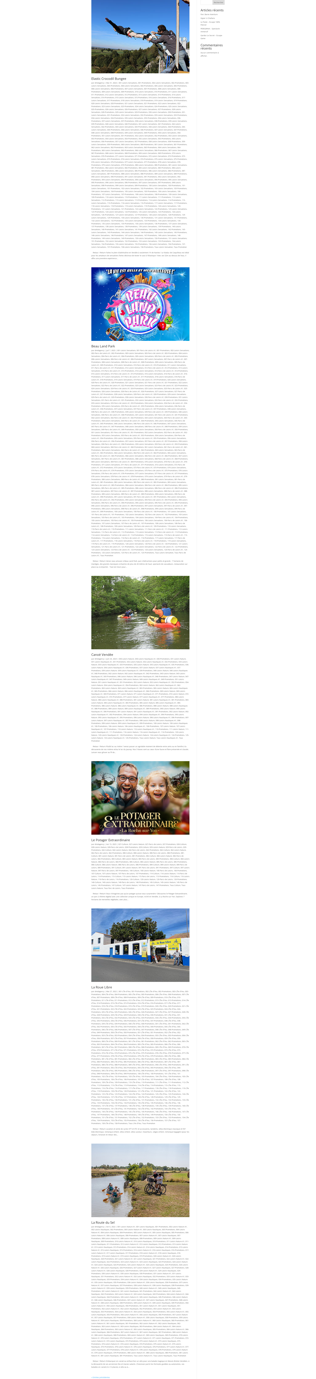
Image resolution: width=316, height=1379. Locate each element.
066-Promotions (160, 150)
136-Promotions (160, 223)
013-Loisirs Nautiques (103, 1247)
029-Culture (144, 847)
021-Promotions (150, 103)
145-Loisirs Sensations (163, 232)
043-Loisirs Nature (167, 673)
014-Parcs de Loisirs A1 (164, 371)
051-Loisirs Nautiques (167, 1306)
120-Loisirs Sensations (167, 206)
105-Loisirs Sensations (134, 191)
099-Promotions (141, 185)
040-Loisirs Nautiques (167, 1288)
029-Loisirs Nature (157, 847)
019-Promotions (180, 100)
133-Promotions (150, 221)
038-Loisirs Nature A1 (142, 1285)
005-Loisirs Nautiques (161, 1232)
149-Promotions (127, 238)
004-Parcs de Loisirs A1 (110, 356)
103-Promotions (180, 188)
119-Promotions (150, 206)
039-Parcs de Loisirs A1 (154, 412)
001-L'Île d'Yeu (125, 991)
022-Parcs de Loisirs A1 (110, 385)
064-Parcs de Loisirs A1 (143, 453)
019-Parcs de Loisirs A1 (143, 380)
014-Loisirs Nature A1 (136, 1247)
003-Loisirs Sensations (134, 353)
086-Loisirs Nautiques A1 (128, 706)
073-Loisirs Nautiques (167, 1341)
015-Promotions (141, 97)
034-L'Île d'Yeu (161, 1018)
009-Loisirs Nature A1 (162, 1238)
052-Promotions (160, 136)
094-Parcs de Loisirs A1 (110, 503)
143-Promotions (113, 232)
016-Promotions (174, 97)
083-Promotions (164, 168)
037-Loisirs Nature (147, 667)
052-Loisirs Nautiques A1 (160, 682)
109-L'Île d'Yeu (108, 1082)
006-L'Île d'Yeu (161, 994)
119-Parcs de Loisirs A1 (100, 544)
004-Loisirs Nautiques (110, 1232)
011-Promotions (97, 94)
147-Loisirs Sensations (134, 235)
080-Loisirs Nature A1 (136, 1353)
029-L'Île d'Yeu (117, 1015)
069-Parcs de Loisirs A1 (120, 462)
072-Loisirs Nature (176, 694)
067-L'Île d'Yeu (108, 1047)
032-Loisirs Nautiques (143, 1276)
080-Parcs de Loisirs (158, 853)
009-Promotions (127, 92)
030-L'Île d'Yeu (143, 1015)
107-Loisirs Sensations (111, 194)
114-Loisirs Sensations (158, 200)
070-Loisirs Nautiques (110, 1338)
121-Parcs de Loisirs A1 (110, 547)
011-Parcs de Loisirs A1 (100, 368)
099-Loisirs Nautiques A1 (128, 723)
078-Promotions (137, 476)
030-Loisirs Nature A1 (110, 1273)
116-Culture (175, 876)
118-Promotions (117, 206)
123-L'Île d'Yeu (108, 1094)
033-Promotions (180, 115)
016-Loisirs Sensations (158, 97)
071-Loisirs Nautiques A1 (144, 694)
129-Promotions (113, 218)
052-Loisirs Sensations (144, 136)
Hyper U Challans (208, 18)
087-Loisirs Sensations (100, 491)
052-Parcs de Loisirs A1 (173, 432)
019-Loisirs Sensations (163, 100)
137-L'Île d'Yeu (108, 1106)
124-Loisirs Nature (141, 735)
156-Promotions (174, 244)
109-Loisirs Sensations (177, 194)
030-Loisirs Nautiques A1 (145, 659)
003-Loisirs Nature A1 (133, 1229)
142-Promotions (174, 229)
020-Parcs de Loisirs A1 (100, 382)
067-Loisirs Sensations (177, 150)
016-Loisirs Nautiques (161, 1250)
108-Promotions (160, 194)
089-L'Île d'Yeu (134, 1065)
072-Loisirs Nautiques (116, 1341)
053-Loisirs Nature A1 (162, 1309)
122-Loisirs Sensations (144, 209)
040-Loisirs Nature (161, 670)
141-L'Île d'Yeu (117, 1109)
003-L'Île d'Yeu (178, 991)
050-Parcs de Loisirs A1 (164, 429)
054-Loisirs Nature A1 (124, 1312)
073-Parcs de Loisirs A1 (143, 467)
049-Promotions (150, 133)
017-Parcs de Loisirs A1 (130, 377)
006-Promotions (117, 89)
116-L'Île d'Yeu (108, 1088)
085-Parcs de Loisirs (164, 862)
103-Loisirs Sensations (163, 188)
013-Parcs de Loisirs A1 (110, 371)
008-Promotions (147, 362)
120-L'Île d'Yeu (117, 1091)
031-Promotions (113, 115)
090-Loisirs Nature (167, 708)
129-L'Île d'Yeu (170, 1097)
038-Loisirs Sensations (144, 121)
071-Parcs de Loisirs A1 (130, 465)
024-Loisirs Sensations (144, 106)
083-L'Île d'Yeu (161, 1059)
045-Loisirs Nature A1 (129, 1297)
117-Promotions (180, 203)
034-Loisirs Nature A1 (129, 1279)
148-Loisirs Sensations (167, 235)
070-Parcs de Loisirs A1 (173, 462)
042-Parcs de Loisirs (137, 850)
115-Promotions (113, 203)
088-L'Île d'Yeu (108, 1065)
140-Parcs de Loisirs (126, 882)
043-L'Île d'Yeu (117, 1026)
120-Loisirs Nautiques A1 (108, 735)
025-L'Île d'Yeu (108, 1012)
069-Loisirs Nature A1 (136, 1335)
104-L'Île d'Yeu (161, 1076)
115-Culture (116, 876)
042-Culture (106, 850)
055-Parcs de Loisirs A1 (143, 438)
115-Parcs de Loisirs (146, 876)
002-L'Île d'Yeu (151, 991)
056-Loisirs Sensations (177, 438)
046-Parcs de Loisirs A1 (143, 423)
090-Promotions (117, 177)
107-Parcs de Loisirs (126, 873)
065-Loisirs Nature (161, 688)
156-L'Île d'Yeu (143, 1120)
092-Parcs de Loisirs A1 (100, 500)
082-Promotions (131, 168)
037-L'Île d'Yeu (143, 1021)
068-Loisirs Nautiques (103, 1335)
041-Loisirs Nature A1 (110, 1291)
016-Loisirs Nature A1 (142, 1250)
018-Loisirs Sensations (130, 100)
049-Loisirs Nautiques (161, 1303)
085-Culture (134, 862)
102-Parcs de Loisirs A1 (154, 514)
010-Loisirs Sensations (144, 92)
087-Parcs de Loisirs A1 (120, 491)
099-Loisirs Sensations (124, 185)
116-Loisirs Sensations (130, 203)
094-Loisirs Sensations (144, 179)
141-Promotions (141, 229)
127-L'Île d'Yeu (117, 1097)
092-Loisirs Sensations (167, 177)
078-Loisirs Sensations (167, 162)
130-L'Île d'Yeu (108, 1100)
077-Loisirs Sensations (134, 162)
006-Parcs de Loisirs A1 (120, 359)
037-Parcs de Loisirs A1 (143, 409)
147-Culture (116, 885)
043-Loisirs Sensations (124, 127)
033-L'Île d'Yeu (134, 1018)
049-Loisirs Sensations (134, 133)
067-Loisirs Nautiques (148, 1332)
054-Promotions (131, 138)
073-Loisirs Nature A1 (148, 1341)
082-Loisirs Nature (164, 856)
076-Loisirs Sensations (100, 162)
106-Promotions (152, 726)
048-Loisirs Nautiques (110, 1303)
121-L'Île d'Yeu (143, 1091)
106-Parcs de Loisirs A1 (173, 520)
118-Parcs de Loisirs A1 (143, 541)
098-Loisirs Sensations (111, 509)
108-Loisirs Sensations (144, 194)
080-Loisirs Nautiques (155, 1353)
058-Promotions (174, 141)
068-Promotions (131, 153)
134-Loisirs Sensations (167, 221)
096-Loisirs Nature (141, 717)
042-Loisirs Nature (116, 673)
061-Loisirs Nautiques (116, 1323)
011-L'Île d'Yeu (108, 1000)
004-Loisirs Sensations (130, 86)
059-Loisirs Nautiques (110, 1320)
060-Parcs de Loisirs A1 (120, 447)
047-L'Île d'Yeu (134, 1029)
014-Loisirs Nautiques (155, 1247)
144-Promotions (146, 232)
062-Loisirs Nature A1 (148, 1323)
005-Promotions (180, 86)
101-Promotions (113, 188)
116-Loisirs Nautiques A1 (149, 732)
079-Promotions (127, 165)
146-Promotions (117, 235)
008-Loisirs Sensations (167, 89)
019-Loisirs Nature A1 (110, 1256)
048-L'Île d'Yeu (161, 1029)
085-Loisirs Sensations (124, 171)
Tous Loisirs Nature (147, 738)
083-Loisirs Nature (130, 859)
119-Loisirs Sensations (134, 206)
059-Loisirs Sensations (144, 444)
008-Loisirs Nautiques (129, 1238)
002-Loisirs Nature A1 (178, 1227)
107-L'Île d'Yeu (143, 1079)
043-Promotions (141, 127)
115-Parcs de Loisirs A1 (173, 535)
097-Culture (175, 867)
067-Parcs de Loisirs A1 (110, 459)
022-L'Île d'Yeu (117, 1009)
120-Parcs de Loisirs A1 (154, 544)
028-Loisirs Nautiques (116, 1270)
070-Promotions (107, 156)
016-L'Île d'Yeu (143, 1003)
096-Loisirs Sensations (114, 182)
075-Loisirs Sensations (163, 159)
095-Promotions (97, 182)
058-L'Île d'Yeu (143, 1038)
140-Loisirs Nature (109, 882)
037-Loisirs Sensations (111, 121)
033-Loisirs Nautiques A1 (108, 664)
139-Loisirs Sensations (148, 226)
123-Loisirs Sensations (177, 209)
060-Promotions (146, 144)
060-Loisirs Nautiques (161, 1320)
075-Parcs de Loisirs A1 (154, 470)
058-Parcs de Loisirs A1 (110, 444)
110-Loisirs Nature (125, 729)
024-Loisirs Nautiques (103, 1265)
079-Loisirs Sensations (111, 165)
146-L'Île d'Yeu (161, 1111)
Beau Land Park (103, 346)
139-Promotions (164, 226)
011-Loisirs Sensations (177, 92)
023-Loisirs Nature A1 (129, 1262)
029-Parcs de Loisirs (174, 847)
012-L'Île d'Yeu (134, 1000)
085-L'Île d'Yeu (117, 1062)
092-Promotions (117, 500)
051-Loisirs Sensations (111, 136)
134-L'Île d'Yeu (117, 1103)
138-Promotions (131, 226)
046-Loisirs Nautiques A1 (144, 676)
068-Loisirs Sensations (114, 153)
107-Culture (96, 873)
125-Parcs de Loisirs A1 (130, 552)
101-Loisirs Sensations (177, 511)
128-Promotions (174, 215)
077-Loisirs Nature (130, 697)
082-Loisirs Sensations (114, 168)
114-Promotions (174, 200)
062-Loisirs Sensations (100, 147)
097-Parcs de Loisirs (106, 870)
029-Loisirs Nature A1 (148, 1270)
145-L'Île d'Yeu (134, 1111)
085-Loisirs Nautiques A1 (166, 703)
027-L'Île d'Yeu (161, 1012)
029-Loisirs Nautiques (167, 1270)
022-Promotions (127, 385)
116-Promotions (146, 203)
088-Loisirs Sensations (130, 174)
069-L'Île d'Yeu (161, 1047)
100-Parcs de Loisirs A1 (143, 511)
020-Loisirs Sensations (100, 103)
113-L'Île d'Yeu (117, 1085)
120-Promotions (171, 544)
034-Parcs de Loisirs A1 (173, 403)
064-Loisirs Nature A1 (162, 1326)
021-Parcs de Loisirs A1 (154, 382)
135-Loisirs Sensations (111, 223)
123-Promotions (97, 212)
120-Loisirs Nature (147, 879)
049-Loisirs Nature (130, 679)
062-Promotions (117, 147)
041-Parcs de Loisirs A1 (164, 415)
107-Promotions (127, 194)
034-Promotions (117, 118)
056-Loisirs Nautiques (148, 1314)
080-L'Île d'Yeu (170, 1056)
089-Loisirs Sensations (163, 174)
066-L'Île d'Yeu (170, 1044)
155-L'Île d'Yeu (117, 1120)
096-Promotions (131, 182)
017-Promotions (113, 100)
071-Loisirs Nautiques (161, 1338)
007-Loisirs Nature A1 (148, 1235)
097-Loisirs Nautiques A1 (114, 720)
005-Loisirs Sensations (163, 86)
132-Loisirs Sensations (100, 221)
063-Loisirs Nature (109, 688)
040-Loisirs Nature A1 (148, 1288)
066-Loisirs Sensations (144, 150)
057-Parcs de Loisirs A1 (154, 441)
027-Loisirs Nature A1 (142, 1268)
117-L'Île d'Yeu (134, 1088)
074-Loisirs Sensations (130, 159)
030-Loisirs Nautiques (129, 1273)
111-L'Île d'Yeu (161, 1082)
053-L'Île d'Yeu (108, 1035)
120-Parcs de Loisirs (164, 879)
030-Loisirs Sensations (158, 112)
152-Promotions (131, 241)
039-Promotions (97, 124)
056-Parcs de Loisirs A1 (100, 441)
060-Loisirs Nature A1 (142, 1320)
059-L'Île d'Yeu (170, 1038)
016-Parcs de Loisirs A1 (173, 374)
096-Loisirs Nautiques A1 (160, 717)
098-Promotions (107, 185)
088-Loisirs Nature (161, 706)
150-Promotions (160, 238)
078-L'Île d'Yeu (117, 1056)
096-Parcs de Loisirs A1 (120, 506)
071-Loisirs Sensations (124, 156)
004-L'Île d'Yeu (108, 994)
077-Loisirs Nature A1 (175, 1347)
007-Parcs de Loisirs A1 (173, 359)
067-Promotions (97, 153)
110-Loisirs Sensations (114, 197)
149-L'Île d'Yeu (143, 1114)
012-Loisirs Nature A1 (129, 1244)
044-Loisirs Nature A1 (175, 1294)
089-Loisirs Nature (116, 708)
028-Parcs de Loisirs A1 (143, 394)
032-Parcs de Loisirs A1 (164, 400)
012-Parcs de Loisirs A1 (154, 368)
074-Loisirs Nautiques (129, 1344)
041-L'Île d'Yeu (161, 1024)
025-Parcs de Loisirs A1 (173, 388)
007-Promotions (150, 89)
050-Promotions (181, 429)
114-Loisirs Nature (168, 873)
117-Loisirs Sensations (163, 203)
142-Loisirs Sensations (158, 229)
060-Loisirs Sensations (130, 144)
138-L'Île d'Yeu (134, 1106)
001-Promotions (144, 83)
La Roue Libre (101, 987)
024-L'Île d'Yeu (170, 1009)
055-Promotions (164, 138)
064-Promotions (160, 453)
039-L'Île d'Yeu (108, 1024)
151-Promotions (97, 241)
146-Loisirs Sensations (100, 235)
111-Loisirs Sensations (148, 197)
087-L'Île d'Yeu (170, 1062)
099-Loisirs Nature (109, 723)
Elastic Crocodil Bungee (108, 78)
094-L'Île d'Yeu (170, 1067)
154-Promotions (107, 244)
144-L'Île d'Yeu (108, 1111)
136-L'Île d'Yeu (170, 1103)
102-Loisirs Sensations (130, 188)
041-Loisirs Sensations (148, 124)
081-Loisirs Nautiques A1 (160, 700)
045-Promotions (113, 130)
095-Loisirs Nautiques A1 (108, 717)
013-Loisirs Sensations (148, 94)
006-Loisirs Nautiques (116, 1235)
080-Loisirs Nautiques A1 (108, 700)
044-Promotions (174, 127)
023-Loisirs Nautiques (148, 1262)
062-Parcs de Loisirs (99, 853)
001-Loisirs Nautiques (145, 1227)
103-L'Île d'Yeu (134, 1076)
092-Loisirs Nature (176, 711)
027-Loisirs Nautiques (161, 1268)
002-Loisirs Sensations (161, 83)
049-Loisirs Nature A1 (142, 1303)
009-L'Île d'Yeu (143, 997)
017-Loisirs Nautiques (116, 1253)
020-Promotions (117, 103)
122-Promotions (160, 209)
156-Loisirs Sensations (158, 244)
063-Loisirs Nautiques (129, 1326)
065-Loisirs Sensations (111, 150)
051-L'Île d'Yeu (143, 1032)
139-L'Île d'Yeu (161, 1106)
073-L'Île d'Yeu (170, 1050)
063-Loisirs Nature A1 (110, 1326)
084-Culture (175, 859)
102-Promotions (146, 188)
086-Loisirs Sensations (158, 171)
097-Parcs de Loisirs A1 (173, 506)
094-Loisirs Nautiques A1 (149, 714)
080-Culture (127, 853)
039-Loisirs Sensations (177, 121)
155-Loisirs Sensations (124, 244)
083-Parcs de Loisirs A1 (100, 485)
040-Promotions (131, 124)
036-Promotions (106, 409)
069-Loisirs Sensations (148, 153)
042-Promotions (107, 127)
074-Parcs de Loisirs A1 (100, 470)
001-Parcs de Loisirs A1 (146, 350)
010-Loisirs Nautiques (143, 1241)
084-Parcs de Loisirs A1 (154, 485)
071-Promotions (141, 156)
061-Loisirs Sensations (163, 144)
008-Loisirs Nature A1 (110, 1238)
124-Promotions (131, 212)
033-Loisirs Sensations (163, 115)
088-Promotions (146, 174)
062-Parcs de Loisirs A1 (130, 450)
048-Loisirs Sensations (100, 133)
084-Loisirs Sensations (134, 485)
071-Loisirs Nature (125, 694)
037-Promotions (127, 121)
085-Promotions (141, 171)
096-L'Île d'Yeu (134, 1070)
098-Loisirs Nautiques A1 (166, 720)
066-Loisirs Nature (116, 691)
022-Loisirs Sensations (167, 103)
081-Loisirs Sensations (177, 165)
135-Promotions (127, 223)
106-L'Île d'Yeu (117, 1079)
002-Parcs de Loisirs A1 (100, 353)
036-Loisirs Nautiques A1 (114, 667)
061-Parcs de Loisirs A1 (173, 447)
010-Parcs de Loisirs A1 (143, 365)
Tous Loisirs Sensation (163, 247)
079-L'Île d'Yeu (143, 1056)
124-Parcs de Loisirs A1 (173, 550)
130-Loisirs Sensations (130, 218)
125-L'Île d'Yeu (161, 1094)
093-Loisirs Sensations (111, 179)
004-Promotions (146, 86)
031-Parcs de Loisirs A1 (110, 400)
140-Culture (96, 882)
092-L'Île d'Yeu (117, 1067)
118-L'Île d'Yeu (161, 1088)
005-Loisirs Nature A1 (142, 1232)
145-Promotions (180, 232)
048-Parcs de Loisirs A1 (154, 426)
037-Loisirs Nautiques (110, 1285)
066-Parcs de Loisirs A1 (154, 456)
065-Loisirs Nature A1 (124, 1329)
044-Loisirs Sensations (158, 127)
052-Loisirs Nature (141, 682)
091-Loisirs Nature (125, 711)
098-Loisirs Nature (147, 720)
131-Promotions (180, 218)
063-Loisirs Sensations (134, 147)
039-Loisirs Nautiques (116, 1288)
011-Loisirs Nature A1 (175, 1241)
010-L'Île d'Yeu (170, 997)
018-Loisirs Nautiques (167, 1253)
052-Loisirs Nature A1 (110, 1309)
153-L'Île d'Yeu (161, 1117)
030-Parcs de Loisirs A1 (154, 397)
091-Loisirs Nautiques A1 (144, 711)
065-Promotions (127, 150)
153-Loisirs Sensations (148, 241)
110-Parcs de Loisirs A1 (100, 529)
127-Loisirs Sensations (124, 215)
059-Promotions (113, 144)
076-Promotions (117, 162)
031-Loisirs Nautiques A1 (101, 662)
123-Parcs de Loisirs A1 (120, 550)
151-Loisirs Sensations (177, 238)
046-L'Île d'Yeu (108, 1029)
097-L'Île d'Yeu (161, 1070)
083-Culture (116, 859)
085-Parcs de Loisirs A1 (110, 488)
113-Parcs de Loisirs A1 (164, 532)
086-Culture (96, 864)
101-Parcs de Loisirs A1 (100, 514)
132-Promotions (117, 221)
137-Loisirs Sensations (177, 223)
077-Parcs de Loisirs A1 (164, 473)
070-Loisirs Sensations (154, 462)
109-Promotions (97, 197)
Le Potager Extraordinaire (110, 840)
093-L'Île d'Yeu (143, 1067)
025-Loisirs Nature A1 (136, 1265)
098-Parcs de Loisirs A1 (130, 509)
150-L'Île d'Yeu (170, 1114)
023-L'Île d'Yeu (143, 1009)
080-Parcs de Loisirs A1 (130, 479)
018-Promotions (146, 100)
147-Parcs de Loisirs (146, 885)
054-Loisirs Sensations (114, 138)
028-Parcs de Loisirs (116, 847)
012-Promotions (131, 94)
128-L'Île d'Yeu (143, 1097)
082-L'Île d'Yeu (134, 1059)
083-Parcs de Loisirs (146, 859)
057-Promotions (141, 141)
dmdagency (99, 83)
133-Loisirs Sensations (134, 221)
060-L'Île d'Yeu (108, 1041)
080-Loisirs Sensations (144, 165)
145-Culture (154, 882)
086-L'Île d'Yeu (143, 1062)
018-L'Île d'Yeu (108, 1006)
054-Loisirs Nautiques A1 (114, 685)
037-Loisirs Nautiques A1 (166, 667)
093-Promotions (127, 179)
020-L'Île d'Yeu (161, 1006)
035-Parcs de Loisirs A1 (130, 406)
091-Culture (116, 867)
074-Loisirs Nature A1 (110, 1344)
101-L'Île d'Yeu (170, 1073)
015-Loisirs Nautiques (110, 1250)
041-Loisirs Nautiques (129, 1291)
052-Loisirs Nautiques (129, 1309)
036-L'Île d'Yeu (117, 1021)
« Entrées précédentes (100, 1377)
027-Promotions (164, 109)
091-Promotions (150, 177)
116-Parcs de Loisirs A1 (130, 538)
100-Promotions (174, 185)
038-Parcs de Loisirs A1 (100, 412)
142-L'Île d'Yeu (143, 1109)
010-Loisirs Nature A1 (124, 1241)
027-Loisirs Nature (136, 844)
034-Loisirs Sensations (100, 118)
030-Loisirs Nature (126, 659)
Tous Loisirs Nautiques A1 (167, 738)
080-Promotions (160, 165)
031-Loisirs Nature (178, 659)
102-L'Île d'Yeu (108, 1076)
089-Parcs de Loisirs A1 (130, 494)
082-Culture (151, 856)
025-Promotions (97, 109)
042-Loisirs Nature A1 (162, 1291)
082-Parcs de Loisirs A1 (143, 482)
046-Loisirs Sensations (130, 130)
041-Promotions (164, 124)
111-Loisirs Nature (176, 729)
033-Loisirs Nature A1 (175, 1276)
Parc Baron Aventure (209, 14)
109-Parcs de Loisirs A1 (143, 526)
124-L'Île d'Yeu (134, 1094)
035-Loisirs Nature (141, 664)
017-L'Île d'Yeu (170, 1003)
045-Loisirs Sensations (164, 421)
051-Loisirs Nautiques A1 (108, 682)
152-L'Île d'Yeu (134, 1117)
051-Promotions (127, 136)
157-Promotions (113, 247)
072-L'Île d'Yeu (143, 1050)
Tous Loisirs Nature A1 (143, 1355)
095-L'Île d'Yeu (108, 1070)
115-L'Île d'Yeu (170, 1085)
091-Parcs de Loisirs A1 (143, 497)
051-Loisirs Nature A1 (148, 1306)
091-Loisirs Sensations (134, 177)
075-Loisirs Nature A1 (162, 1344)
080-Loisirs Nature (141, 853)
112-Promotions (107, 200)
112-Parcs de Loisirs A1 (110, 532)
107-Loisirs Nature (167, 726)
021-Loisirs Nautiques (143, 1259)
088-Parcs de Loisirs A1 (173, 491)
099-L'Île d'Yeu (117, 1073)
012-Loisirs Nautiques (148, 1244)
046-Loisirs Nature (125, 676)
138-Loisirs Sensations (114, 226)
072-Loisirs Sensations (158, 156)
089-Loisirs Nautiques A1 (135, 708)
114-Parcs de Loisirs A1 (120, 535)
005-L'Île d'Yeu (134, 994)
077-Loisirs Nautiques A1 (149, 697)
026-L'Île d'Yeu (134, 1012)
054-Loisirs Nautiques (143, 1312)
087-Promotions (113, 174)
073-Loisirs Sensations (123, 467)
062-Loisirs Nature (147, 685)
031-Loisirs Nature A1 (162, 1273)
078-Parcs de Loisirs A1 (120, 476)
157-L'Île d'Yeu (170, 1120)
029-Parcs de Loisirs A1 (100, 397)
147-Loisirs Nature (130, 885)
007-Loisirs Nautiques (167, 1235)
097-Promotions (164, 182)
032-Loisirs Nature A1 (124, 1276)
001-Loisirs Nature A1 (126, 1227)
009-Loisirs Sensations (111, 92)
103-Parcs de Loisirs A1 (110, 517)
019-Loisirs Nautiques (129, 1256)
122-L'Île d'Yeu (170, 1091)
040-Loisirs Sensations (114, 124)
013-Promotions (164, 94)
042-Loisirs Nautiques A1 (135, 673)
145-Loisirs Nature (168, 882)
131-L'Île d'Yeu (134, 1100)
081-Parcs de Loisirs (123, 856)
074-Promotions (146, 159)
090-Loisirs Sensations (100, 177)
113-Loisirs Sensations (124, 200)
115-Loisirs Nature (130, 876)
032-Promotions (146, 115)
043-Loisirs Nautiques (143, 1294)
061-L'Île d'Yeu (134, 1041)
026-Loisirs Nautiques (110, 1268)
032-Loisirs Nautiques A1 (153, 662)
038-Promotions (160, 121)
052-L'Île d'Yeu (170, 1032)
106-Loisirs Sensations (167, 191)
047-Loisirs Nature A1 (136, 1300)
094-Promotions (160, 179)
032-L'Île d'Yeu (108, 1018)
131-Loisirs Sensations (163, 218)
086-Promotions (174, 171)
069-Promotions (164, 153)
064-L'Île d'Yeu (117, 1044)
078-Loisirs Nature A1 (129, 1350)
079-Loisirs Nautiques (103, 1353)
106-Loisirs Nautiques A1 (135, 726)
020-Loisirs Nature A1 (162, 1256)
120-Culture (134, 879)
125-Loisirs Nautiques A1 (114, 738)
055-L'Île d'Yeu (161, 1035)
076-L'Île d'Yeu (161, 1053)
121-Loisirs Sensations (111, 209)
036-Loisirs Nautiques (155, 1282)
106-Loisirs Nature (116, 726)
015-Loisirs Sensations (124, 97)
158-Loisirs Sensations (130, 247)
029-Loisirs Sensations (124, 112)
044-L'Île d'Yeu (143, 1026)
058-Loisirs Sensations (158, 141)
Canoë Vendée (102, 654)
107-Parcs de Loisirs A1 (130, 523)
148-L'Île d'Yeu (117, 1114)
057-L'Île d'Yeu (117, 1038)
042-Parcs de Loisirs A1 (120, 418)
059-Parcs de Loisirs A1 (164, 444)
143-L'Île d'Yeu (170, 1109)
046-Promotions (146, 130)
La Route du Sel (103, 1222)
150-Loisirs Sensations (144, 238)
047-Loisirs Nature (176, 676)
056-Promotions (107, 141)
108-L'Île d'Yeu (170, 1079)
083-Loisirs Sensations (148, 168)
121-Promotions (127, 209)
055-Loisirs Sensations (148, 138)
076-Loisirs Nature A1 (124, 1347)
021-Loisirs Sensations (134, 103)
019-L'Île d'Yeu (134, 1006)
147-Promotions (150, 235)
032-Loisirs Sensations (130, 115)
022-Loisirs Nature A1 (175, 1259)
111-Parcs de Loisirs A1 (154, 529)
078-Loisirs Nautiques (148, 1350)
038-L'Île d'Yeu (170, 1021)
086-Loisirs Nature (109, 706)
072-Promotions (174, 156)
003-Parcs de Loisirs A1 (154, 353)
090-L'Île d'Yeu (161, 1065)
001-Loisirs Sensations (128, 83)
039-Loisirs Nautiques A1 (128, 670)
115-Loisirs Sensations (154, 535)
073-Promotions (113, 159)
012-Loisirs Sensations (114, 94)
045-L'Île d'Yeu (170, 1026)
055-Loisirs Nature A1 (175, 1312)
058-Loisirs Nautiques (155, 1317)
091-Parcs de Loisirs (146, 867)
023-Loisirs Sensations (111, 106)
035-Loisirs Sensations (134, 118)
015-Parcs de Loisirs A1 (120, 374)
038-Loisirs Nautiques (161, 1285)
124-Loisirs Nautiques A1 (160, 735)
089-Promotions (180, 174)
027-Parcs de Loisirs (153, 844)
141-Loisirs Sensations (124, 229)
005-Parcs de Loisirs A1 (164, 356)
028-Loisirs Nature (99, 847)
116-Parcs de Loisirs (106, 879)
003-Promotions (113, 86)
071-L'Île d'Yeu (117, 1050)
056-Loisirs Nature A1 (129, 1314)
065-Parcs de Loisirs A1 (100, 456)
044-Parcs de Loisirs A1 (130, 421)
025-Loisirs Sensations (177, 106)
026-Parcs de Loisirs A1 (130, 391)
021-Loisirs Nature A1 (124, 1259)
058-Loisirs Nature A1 (136, 1317)
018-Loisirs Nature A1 (148, 1253)
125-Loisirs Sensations (148, 212)
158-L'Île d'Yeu (108, 1123)
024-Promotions (160, 106)
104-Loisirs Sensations (100, 191)
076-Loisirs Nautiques (143, 1347)
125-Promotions (164, 212)
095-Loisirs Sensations (177, 179)
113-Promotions (141, 200)
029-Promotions (141, 112)
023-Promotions (127, 106)
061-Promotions (180, 144)
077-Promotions (150, 162)
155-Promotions (141, 244)
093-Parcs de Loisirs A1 (154, 500)
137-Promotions (97, 226)
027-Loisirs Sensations (148, 109)
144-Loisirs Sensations (130, 232)
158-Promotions (146, 247)
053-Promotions (97, 138)
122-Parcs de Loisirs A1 (164, 547)
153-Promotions (164, 241)
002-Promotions (177, 83)
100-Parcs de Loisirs (164, 870)
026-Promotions (131, 109)
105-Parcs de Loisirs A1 (120, 520)
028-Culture (181, 844)
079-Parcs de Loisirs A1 (173, 476)
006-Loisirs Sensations (100, 89)
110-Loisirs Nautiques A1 (144, 729)
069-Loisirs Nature (167, 691)
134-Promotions (130, 1103)
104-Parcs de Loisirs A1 (164, 517)
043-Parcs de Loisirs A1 (173, 418)
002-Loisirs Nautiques (100, 1229)
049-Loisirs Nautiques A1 (149, 679)
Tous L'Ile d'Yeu (134, 1123)
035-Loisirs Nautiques (103, 1282)
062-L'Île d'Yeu (161, 1041)
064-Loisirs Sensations (167, 147)
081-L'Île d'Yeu (108, 1059)
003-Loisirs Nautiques (152, 1229)
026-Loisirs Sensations (114, 109)
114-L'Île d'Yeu (143, 1085)
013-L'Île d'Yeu (161, 1000)
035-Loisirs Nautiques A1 (160, 664)
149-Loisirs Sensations (111, 238)
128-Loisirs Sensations (158, 215)
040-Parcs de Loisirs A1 (110, 415)
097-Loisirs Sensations (148, 182)
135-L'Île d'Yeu (143, 1103)
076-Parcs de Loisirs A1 (110, 473)
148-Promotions (130, 1114)
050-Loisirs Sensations (167, 133)
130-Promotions (146, 218)
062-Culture (165, 850)
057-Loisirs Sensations (124, 141)
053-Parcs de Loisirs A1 (130, 435)
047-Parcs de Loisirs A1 (100, 426)
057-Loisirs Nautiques (103, 1317)
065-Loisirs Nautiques (143, 1329)
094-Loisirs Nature (130, 714)
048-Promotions (117, 133)
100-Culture (134, 870)
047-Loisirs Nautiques (155, 1300)
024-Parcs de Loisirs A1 (120, 388)
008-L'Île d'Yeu (117, 997)
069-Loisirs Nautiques (155, 1335)
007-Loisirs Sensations (134, 89)
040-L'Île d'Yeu (134, 1024)
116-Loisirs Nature (130, 732)
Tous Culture (175, 885)
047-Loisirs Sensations (163, 130)
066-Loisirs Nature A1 (175, 1329)
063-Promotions (150, 147)
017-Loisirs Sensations (111, 377)
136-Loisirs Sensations (144, 223)
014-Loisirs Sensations (144, 371)
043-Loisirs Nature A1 (124, 1294)
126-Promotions (107, 215)
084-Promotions (107, 171)
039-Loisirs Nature (109, 670)
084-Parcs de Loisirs (106, 862)
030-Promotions (174, 112)
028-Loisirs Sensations (123, 394)
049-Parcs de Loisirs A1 (110, 429)
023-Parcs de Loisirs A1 (164, 385)
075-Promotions (180, 159)
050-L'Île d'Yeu (117, 1032)
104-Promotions (117, 191)
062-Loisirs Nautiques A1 (166, 685)
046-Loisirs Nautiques (103, 1300)
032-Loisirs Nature (134, 662)
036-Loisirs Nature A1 (136, 1282)
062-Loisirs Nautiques (167, 1323)
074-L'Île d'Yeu (108, 1053)
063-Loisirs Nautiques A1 (128, 688)
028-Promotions (107, 112)
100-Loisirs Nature (161, 723)
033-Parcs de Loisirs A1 (120, 403)
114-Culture (154, 873)
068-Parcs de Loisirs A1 (164, 459)
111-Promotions (164, 197)
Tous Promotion (180, 247)
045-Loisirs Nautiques (148, 1297)
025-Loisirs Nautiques (155, 1265)
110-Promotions (131, 197)
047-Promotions (180, 130)
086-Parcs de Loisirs (126, 864)
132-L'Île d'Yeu (161, 1100)
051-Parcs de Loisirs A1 (120, 432)
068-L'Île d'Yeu (134, 1047)
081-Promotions (97, 168)
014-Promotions (107, 97)
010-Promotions (160, 92)
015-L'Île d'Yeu (117, 1003)
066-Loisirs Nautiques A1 (135, 691)
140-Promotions (107, 229)
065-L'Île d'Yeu (143, 1044)
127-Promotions (141, 215)
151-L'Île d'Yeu (108, 1117)
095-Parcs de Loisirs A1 (164, 503)
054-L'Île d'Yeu (134, 1035)
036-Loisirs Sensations (167, 118)
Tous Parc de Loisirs (112, 888)
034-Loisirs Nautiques (148, 1279)
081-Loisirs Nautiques (110, 1355)
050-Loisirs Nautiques (116, 1306)
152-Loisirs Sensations (114, 241)
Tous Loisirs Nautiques (162, 1355)
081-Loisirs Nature (141, 700)
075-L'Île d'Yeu (134, 1053)
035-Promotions (150, 118)
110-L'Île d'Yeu (134, 1082)
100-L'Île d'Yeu (143, 1073)
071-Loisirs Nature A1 (142, 1338)
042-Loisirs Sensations (100, 418)
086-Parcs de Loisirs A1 (164, 488)
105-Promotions (150, 191)
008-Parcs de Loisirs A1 (130, 362)
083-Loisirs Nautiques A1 (114, 703)
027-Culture (123, 844)
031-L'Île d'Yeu (170, 1015)
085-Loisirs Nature (147, 703)
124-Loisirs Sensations (114, 212)
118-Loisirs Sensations (100, 206)
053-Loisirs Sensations (177, 136)
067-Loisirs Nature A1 (129, 1332)
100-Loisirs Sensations (158, 185)
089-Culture (154, 864)
